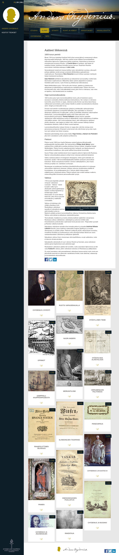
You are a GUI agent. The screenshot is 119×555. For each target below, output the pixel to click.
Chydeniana (36, 36)
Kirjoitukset (87, 30)
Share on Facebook (46, 259)
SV (18, 2)
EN (21, 2)
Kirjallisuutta (103, 30)
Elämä (44, 30)
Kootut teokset (9, 32)
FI (14, 2)
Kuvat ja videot (70, 30)
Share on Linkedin (55, 259)
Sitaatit (55, 30)
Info (47, 36)
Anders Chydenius (10, 28)
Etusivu (34, 30)
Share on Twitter (50, 259)
